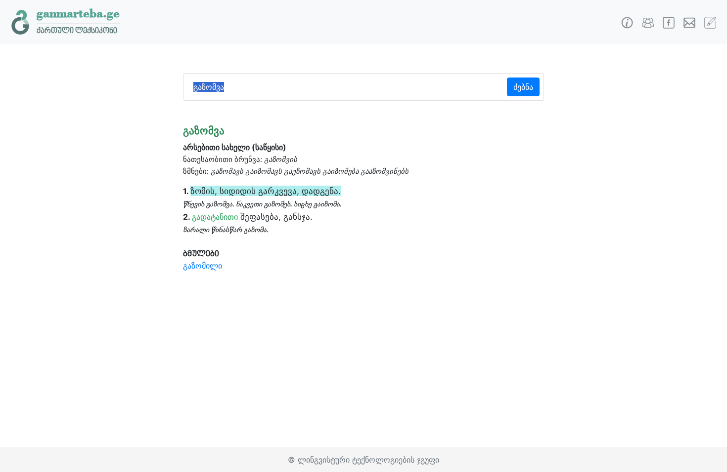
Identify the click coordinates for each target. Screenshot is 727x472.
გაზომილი (202, 266)
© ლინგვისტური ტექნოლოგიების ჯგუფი (363, 460)
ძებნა (523, 87)
